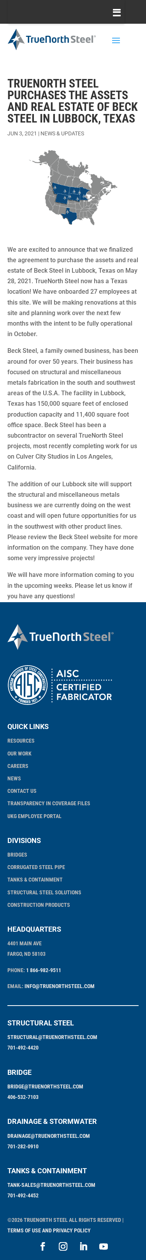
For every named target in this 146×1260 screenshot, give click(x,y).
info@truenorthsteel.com (60, 986)
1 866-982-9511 (43, 970)
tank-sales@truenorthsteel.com (51, 1185)
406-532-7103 (23, 1097)
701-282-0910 (23, 1146)
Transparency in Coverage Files (48, 803)
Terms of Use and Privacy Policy (49, 1230)
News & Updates (62, 133)
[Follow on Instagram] (63, 1246)
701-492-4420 (23, 1047)
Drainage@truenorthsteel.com (48, 1136)
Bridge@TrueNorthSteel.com (45, 1086)
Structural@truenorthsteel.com (52, 1037)
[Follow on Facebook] (42, 1246)
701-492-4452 (23, 1195)
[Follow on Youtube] (103, 1246)
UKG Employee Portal (34, 816)
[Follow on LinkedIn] (83, 1246)
